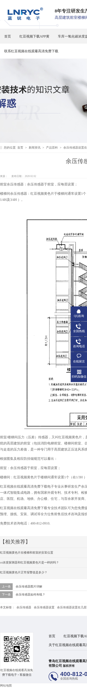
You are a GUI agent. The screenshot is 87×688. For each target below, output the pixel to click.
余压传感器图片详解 (29, 586)
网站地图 (6, 685)
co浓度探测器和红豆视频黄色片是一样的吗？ (29, 562)
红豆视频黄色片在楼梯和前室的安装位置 (26, 552)
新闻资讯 (35, 147)
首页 (7, 36)
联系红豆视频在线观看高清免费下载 (31, 51)
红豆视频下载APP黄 (34, 36)
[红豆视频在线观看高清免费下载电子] (24, 19)
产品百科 (52, 147)
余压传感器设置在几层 (72, 607)
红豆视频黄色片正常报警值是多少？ (23, 572)
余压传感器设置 (44, 607)
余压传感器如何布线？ (30, 594)
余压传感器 (23, 607)
